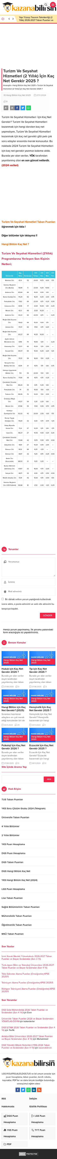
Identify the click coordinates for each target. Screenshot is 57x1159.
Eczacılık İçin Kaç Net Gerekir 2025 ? (41, 747)
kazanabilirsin (45, 1047)
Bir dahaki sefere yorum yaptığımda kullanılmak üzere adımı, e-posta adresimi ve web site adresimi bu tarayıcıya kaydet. (28, 604)
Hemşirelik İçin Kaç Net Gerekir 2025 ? (40, 709)
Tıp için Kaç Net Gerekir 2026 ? (38, 670)
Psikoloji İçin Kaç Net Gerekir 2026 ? (13, 747)
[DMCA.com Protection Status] (28, 1154)
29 (18, 725)
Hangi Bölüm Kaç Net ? (15, 244)
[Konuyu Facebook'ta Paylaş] (17, 107)
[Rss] (39, 1090)
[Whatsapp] (28, 1090)
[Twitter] (23, 1090)
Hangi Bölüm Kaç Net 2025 (24, 85)
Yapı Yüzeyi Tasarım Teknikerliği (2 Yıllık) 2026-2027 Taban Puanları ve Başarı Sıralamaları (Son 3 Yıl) (36, 20)
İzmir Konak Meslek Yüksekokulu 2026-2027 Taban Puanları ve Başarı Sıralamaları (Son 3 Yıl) (27, 957)
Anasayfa (7, 85)
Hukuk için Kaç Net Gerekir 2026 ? (12, 670)
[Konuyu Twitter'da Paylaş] (22, 107)
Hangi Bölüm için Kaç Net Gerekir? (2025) (14, 709)
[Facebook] (18, 1090)
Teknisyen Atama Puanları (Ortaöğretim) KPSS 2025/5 (27, 982)
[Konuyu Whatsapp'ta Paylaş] (28, 107)
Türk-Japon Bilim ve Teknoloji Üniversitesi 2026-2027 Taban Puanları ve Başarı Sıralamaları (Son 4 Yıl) (28, 966)
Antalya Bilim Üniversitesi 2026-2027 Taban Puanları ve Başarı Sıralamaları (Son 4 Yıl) (27, 1037)
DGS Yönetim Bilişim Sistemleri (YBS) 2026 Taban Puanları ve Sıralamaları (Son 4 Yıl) (26, 1046)
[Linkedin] (34, 1090)
